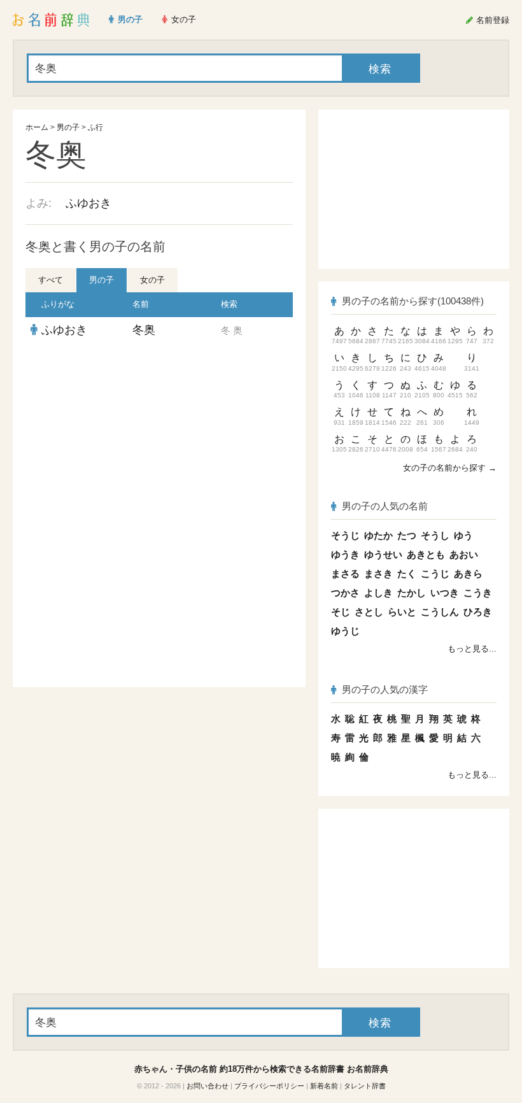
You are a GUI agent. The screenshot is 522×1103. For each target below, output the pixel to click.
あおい (463, 554)
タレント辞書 (365, 1086)
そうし (435, 535)
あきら (468, 573)
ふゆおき (88, 203)
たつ (406, 535)
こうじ (435, 573)
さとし (369, 611)
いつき (444, 592)
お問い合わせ (208, 1086)
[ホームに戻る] (51, 19)
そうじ (345, 535)
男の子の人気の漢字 (385, 689)
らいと (402, 611)
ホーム (36, 127)
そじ (340, 611)
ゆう (463, 535)
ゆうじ (345, 630)
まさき (378, 573)
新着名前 (324, 1086)
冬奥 (143, 330)
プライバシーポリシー (269, 1086)
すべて (50, 280)
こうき (477, 592)
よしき (378, 592)
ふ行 (95, 127)
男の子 (68, 127)
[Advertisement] (159, 435)
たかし (411, 592)
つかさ (345, 592)
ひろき (477, 611)
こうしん (440, 611)
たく (406, 573)
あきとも (426, 554)
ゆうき (345, 554)
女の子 (152, 280)
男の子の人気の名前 (385, 506)
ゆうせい (383, 554)
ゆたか (378, 535)
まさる (345, 573)
